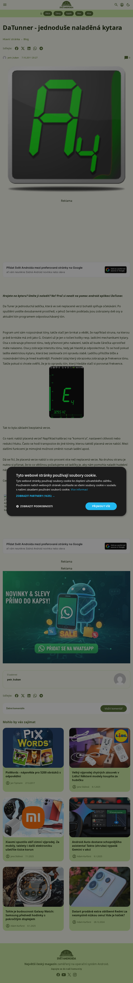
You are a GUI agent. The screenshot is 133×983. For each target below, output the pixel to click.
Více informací (79, 489)
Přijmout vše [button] (101, 506)
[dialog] (66, 491)
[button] (66, 495)
